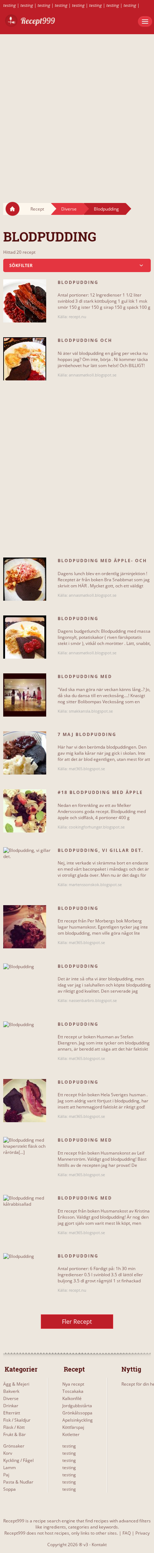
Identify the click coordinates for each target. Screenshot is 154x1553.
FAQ (126, 1533)
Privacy (142, 1533)
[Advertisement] (77, 111)
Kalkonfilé (72, 1398)
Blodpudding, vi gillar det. (100, 850)
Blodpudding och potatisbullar (85, 343)
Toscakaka (72, 1391)
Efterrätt (11, 1413)
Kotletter (71, 1434)
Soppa (9, 1489)
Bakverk (11, 1391)
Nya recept (73, 1384)
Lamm (9, 1467)
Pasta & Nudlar (18, 1482)
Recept (37, 209)
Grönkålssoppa (77, 1413)
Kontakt (99, 1544)
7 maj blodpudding (87, 734)
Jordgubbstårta (77, 1406)
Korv (7, 1453)
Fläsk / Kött (14, 1427)
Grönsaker (13, 1446)
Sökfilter (21, 265)
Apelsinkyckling (77, 1420)
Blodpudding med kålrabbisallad (85, 1201)
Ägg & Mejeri (16, 1384)
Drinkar (10, 1406)
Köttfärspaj (73, 1427)
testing (9, 5)
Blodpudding (106, 209)
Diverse (69, 209)
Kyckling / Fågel (18, 1460)
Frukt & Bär (14, 1434)
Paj (6, 1475)
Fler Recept (77, 1322)
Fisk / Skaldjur (16, 1420)
